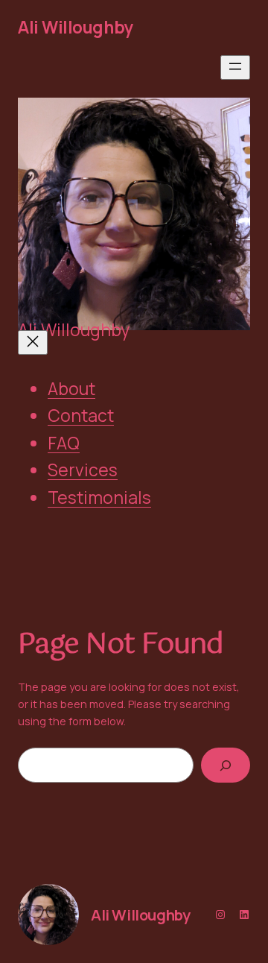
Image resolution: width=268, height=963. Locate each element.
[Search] (225, 765)
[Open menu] (235, 67)
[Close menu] (33, 342)
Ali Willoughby (75, 27)
